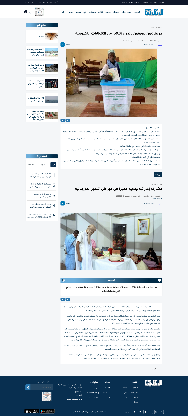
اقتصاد (116, 12)
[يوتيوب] (25, 2)
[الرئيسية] (154, 386)
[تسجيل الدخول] (57, 2)
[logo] (154, 12)
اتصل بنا (79, 395)
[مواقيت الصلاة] (25, 12)
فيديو (78, 12)
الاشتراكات (107, 392)
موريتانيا (158, 175)
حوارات (96, 388)
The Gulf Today (93, 392)
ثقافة (100, 12)
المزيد (71, 12)
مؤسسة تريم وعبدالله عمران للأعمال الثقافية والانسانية (69, 386)
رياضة (108, 12)
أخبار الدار (153, 184)
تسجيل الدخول (52, 2)
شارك (68, 45)
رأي (84, 12)
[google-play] (47, 412)
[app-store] (31, 412)
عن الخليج (78, 391)
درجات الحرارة (125, 2)
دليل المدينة (107, 397)
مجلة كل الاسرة (94, 397)
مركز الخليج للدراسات (74, 399)
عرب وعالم (126, 12)
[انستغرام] (29, 2)
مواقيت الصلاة (134, 2)
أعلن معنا (108, 388)
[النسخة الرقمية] (39, 12)
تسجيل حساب (42, 2)
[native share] (62, 44)
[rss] (145, 412)
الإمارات (137, 12)
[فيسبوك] (36, 2)
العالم (152, 27)
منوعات (92, 12)
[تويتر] (32, 2)
